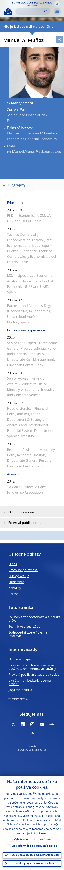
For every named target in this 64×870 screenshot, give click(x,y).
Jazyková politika (20, 690)
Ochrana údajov (20, 659)
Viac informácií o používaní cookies (34, 846)
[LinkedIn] (23, 724)
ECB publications (21, 512)
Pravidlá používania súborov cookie (34, 674)
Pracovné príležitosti (23, 570)
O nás (13, 564)
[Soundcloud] (51, 724)
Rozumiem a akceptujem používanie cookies (34, 855)
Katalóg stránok (20, 699)
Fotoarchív (16, 582)
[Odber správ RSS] (32, 733)
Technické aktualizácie (24, 626)
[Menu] (57, 11)
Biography (16, 185)
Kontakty (15, 588)
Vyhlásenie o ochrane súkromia (34, 839)
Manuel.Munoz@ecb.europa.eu (36, 152)
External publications (24, 523)
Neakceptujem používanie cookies (35, 863)
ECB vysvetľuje (19, 576)
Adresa (13, 594)
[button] (57, 3)
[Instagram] (32, 724)
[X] (13, 724)
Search (45, 11)
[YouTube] (42, 724)
